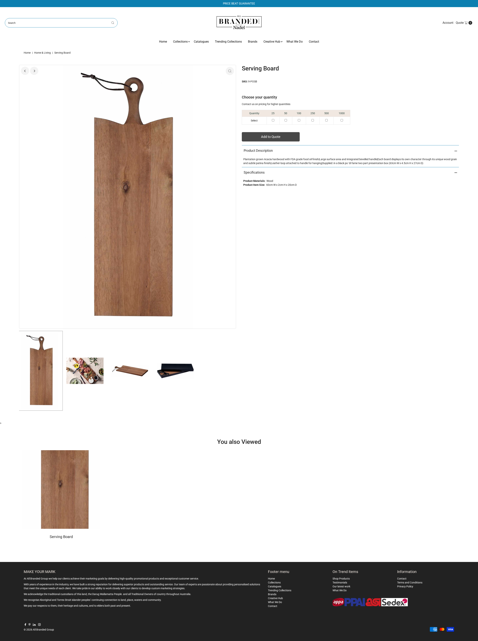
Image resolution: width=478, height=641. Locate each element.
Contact (314, 41)
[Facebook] (25, 625)
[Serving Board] (61, 489)
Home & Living (42, 52)
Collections (180, 41)
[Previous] (25, 71)
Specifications (254, 172)
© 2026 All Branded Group (39, 629)
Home (163, 41)
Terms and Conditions (409, 582)
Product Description (258, 150)
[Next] (34, 71)
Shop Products (341, 578)
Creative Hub (271, 41)
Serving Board (61, 536)
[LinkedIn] (34, 625)
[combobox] (61, 22)
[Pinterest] (30, 625)
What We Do (294, 41)
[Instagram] (39, 625)
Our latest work (341, 586)
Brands (252, 41)
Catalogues (201, 41)
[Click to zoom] (230, 71)
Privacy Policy (405, 586)
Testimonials (340, 582)
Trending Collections (228, 41)
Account (448, 22)
